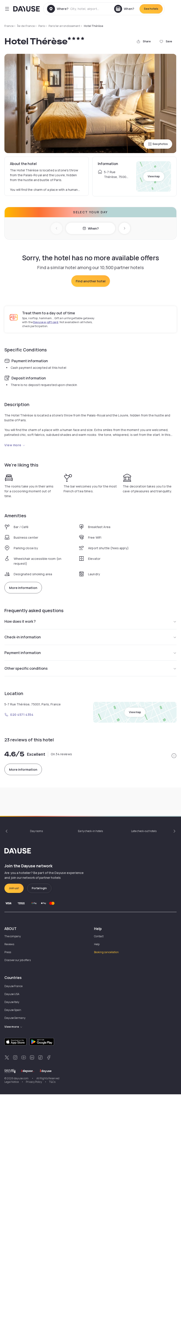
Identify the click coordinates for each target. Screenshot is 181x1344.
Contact (99, 936)
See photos (160, 144)
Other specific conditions (26, 668)
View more (12, 445)
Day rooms (36, 831)
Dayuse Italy (11, 1002)
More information (23, 587)
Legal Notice (11, 1082)
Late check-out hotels (143, 831)
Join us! (14, 888)
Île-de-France (26, 26)
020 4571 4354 (21, 714)
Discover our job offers (17, 960)
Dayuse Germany (14, 1018)
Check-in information (22, 637)
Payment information (22, 652)
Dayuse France (13, 986)
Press (7, 952)
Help (97, 944)
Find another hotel (91, 281)
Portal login (39, 888)
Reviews (9, 944)
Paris (41, 26)
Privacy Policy (34, 1082)
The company (12, 936)
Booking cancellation (106, 952)
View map (154, 176)
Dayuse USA (11, 994)
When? (93, 228)
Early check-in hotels (90, 831)
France (8, 26)
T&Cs (52, 1082)
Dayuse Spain (12, 1010)
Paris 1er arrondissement (64, 26)
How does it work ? (20, 621)
